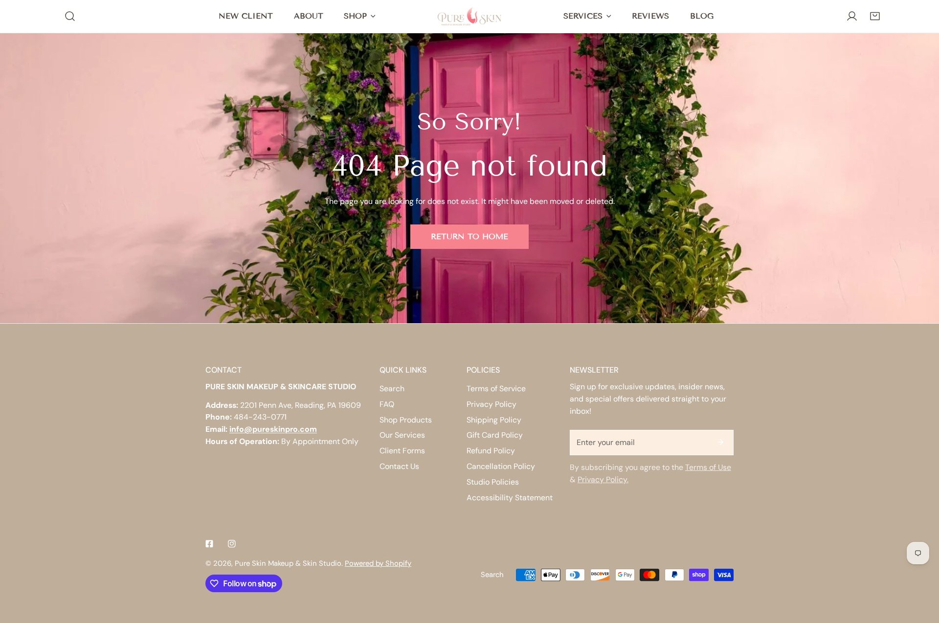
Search (392, 388)
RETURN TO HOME (469, 236)
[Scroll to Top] (921, 570)
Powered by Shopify (378, 563)
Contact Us (399, 466)
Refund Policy (491, 450)
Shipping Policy (494, 420)
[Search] (70, 16)
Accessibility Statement (510, 497)
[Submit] (720, 442)
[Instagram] (232, 543)
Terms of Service (496, 388)
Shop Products (406, 420)
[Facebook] (209, 543)
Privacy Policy (491, 404)
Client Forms (402, 450)
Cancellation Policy (501, 466)
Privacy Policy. (603, 479)
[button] (874, 16)
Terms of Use (708, 467)
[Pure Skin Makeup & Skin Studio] (469, 16)
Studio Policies (493, 482)
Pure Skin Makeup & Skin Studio (288, 563)
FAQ (387, 404)
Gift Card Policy (495, 435)
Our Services (402, 435)
